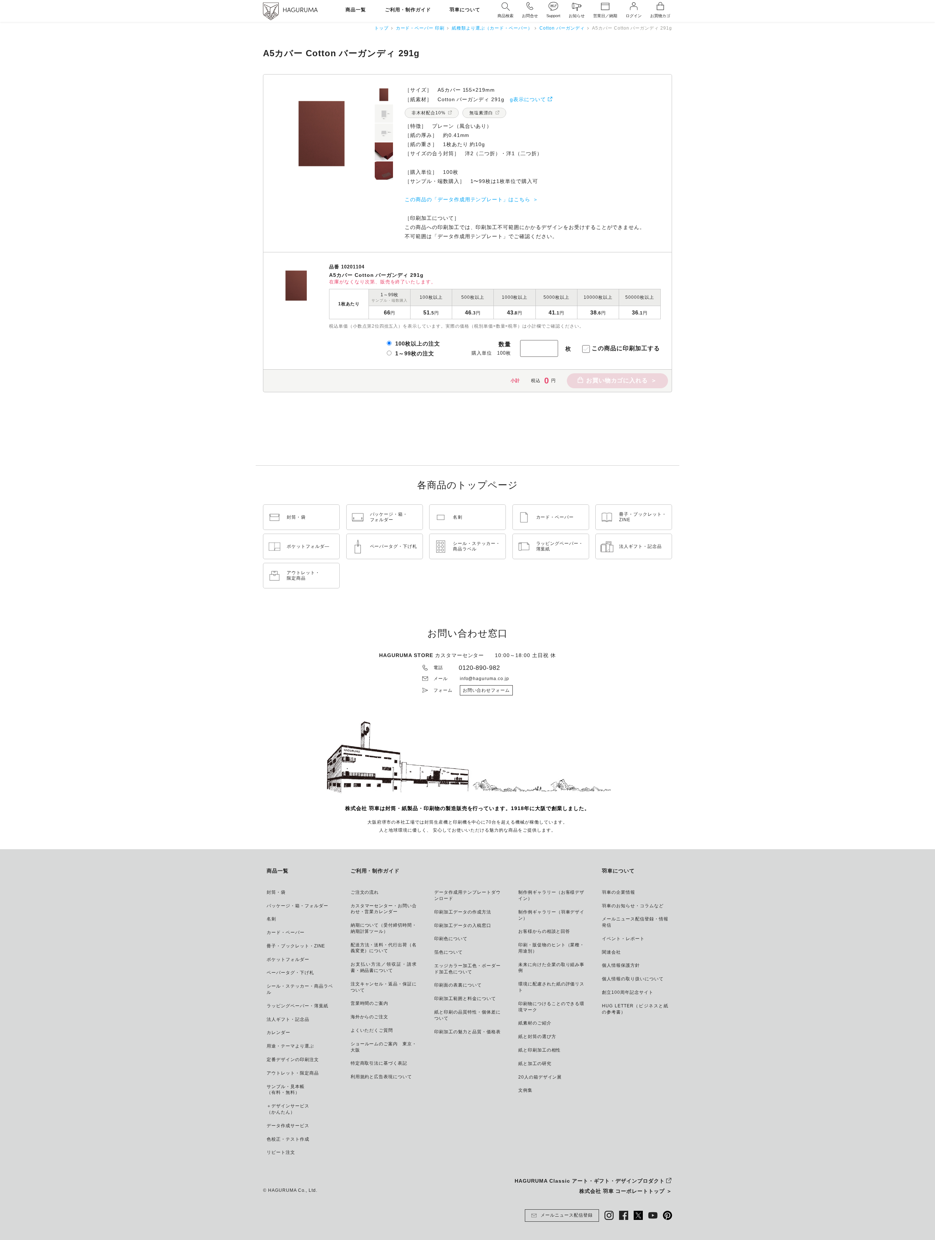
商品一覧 (356, 10)
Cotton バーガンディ (561, 28)
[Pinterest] (667, 1215)
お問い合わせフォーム (486, 690)
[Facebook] (623, 1215)
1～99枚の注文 (414, 353)
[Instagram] (609, 1215)
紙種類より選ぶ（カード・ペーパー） (492, 28)
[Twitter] (638, 1215)
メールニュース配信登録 (567, 1215)
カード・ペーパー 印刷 (420, 28)
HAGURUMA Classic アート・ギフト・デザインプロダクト (590, 1181)
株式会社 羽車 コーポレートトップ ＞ (625, 1191)
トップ (381, 28)
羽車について (465, 10)
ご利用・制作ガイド (408, 10)
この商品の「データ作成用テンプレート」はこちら (467, 199)
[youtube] (652, 1215)
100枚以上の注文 (417, 343)
